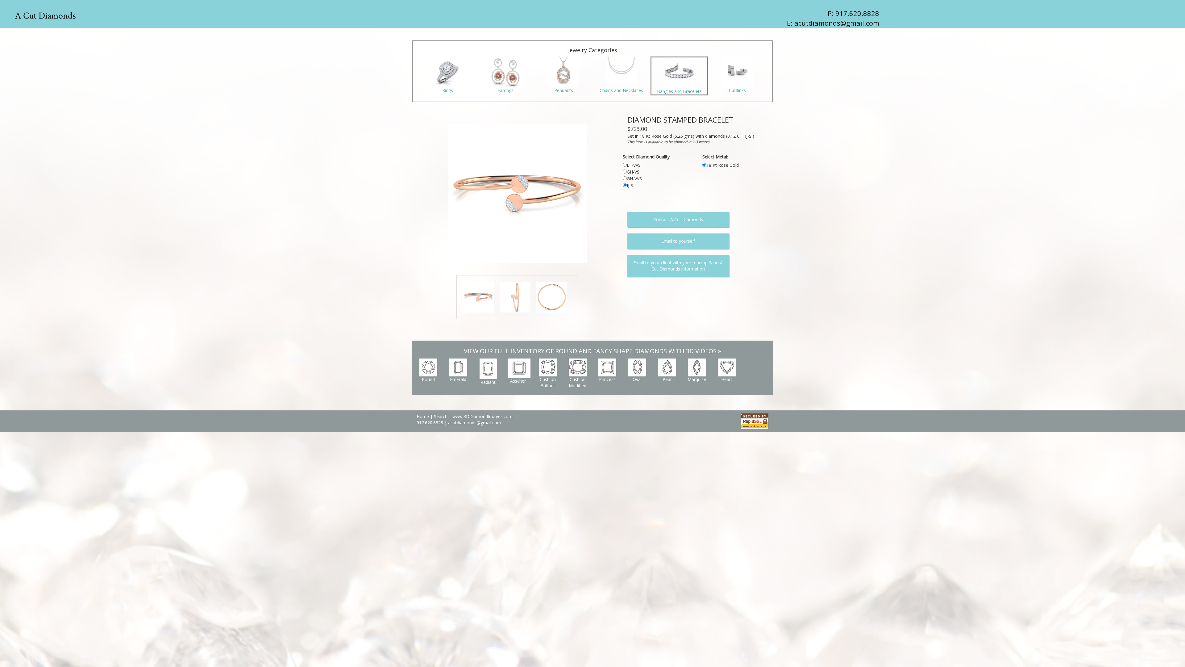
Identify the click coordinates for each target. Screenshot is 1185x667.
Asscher (518, 381)
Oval (637, 379)
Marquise (697, 379)
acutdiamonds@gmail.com (836, 22)
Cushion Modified (577, 382)
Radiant (488, 382)
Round (428, 379)
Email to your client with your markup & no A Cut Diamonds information (678, 266)
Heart (726, 379)
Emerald (458, 379)
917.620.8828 (430, 423)
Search (440, 416)
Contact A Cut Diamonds (678, 219)
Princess (607, 379)
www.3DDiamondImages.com (482, 416)
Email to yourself (678, 241)
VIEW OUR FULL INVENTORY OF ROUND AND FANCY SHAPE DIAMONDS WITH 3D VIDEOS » (592, 351)
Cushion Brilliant (548, 382)
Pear (667, 379)
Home (423, 416)
